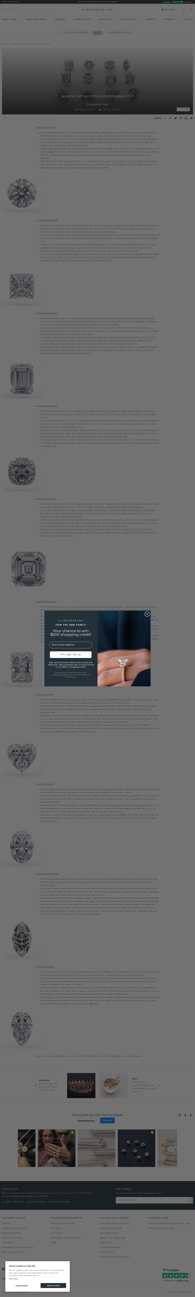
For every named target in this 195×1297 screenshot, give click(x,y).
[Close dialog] (147, 614)
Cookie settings (22, 1286)
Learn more (13, 1279)
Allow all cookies (53, 1286)
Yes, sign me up (70, 654)
